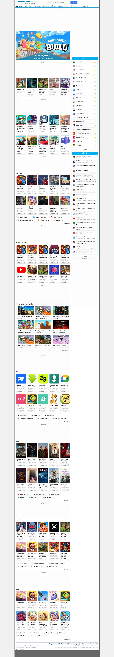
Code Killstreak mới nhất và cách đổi (85, 165)
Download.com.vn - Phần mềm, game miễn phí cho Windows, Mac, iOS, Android (26, 2)
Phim (18, 441)
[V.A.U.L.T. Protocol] (74, 200)
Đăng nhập (52, 644)
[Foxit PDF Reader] (74, 74)
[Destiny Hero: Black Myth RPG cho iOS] (74, 204)
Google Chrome (81, 101)
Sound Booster (81, 125)
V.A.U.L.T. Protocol (81, 198)
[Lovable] (74, 247)
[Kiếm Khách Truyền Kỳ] (74, 171)
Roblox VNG (81, 109)
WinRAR (79, 85)
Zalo (78, 97)
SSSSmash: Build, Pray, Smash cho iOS (85, 228)
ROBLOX (79, 93)
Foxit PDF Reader (82, 74)
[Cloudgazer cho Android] (74, 238)
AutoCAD (80, 137)
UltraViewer (80, 89)
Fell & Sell (80, 189)
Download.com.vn (87, 645)
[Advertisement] (57, 21)
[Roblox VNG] (74, 110)
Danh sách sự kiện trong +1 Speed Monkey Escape (85, 185)
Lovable (78, 246)
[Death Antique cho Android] (74, 162)
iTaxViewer (79, 105)
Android (18, 520)
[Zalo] (74, 98)
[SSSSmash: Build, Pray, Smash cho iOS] (74, 228)
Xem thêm (67, 223)
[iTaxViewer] (74, 106)
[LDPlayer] (74, 145)
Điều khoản (64, 644)
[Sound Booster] (74, 125)
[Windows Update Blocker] (74, 129)
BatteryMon (80, 121)
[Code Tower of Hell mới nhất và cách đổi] (74, 223)
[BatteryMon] (74, 121)
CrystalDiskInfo (81, 77)
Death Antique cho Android (84, 160)
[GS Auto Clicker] (74, 82)
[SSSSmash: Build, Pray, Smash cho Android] (74, 233)
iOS (17, 589)
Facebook (87, 644)
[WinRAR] (74, 86)
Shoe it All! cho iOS (84, 251)
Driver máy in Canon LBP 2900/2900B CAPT (82, 118)
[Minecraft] (74, 62)
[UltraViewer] (74, 90)
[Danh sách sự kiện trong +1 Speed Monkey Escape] (74, 185)
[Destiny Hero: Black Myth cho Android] (74, 209)
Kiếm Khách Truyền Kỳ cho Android (86, 179)
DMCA (96, 644)
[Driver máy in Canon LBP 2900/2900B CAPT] (74, 117)
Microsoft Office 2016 (83, 134)
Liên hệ (82, 644)
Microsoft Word (81, 114)
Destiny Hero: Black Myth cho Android (85, 209)
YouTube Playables (81, 217)
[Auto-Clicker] (74, 66)
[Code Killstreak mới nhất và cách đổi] (74, 166)
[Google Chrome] (74, 102)
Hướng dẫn (76, 644)
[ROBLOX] (74, 94)
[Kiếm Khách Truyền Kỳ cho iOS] (74, 176)
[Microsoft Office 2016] (74, 133)
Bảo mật (70, 644)
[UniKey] (74, 70)
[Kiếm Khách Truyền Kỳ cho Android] (74, 181)
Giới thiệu (58, 644)
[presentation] (19, 45)
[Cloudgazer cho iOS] (74, 214)
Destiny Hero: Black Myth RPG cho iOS (86, 204)
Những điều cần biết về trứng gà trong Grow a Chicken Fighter (85, 242)
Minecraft (79, 62)
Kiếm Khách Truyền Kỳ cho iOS (85, 175)
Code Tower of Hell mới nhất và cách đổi (85, 223)
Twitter (92, 644)
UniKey (81, 70)
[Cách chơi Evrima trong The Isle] (74, 195)
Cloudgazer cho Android (82, 236)
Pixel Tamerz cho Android (83, 156)
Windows (19, 173)
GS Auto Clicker (81, 81)
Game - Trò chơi (21, 242)
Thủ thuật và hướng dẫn (25, 304)
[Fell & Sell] (74, 190)
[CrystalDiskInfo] (74, 78)
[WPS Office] (74, 141)
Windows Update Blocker (83, 129)
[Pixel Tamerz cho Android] (74, 157)
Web (17, 372)
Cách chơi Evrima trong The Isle (84, 194)
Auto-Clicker (80, 66)
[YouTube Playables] (74, 219)
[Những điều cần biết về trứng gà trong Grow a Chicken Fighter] (74, 242)
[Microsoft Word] (74, 113)
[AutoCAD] (74, 137)
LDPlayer (78, 145)
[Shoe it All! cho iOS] (74, 252)
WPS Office (79, 141)
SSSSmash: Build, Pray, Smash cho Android (85, 232)
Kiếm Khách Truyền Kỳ (82, 170)
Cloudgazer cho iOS (81, 213)
